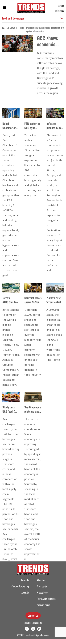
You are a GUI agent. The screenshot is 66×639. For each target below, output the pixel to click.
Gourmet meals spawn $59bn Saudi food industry (32, 304)
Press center (42, 586)
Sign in (61, 5)
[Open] (4, 8)
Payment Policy (43, 605)
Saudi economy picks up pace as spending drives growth (32, 413)
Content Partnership (20, 586)
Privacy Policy (42, 592)
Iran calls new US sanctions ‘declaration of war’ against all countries (43, 29)
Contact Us (33, 615)
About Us (25, 592)
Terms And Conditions (46, 598)
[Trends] (31, 8)
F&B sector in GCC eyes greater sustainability (32, 129)
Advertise (41, 580)
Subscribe (59, 10)
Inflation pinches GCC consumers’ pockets (53, 129)
